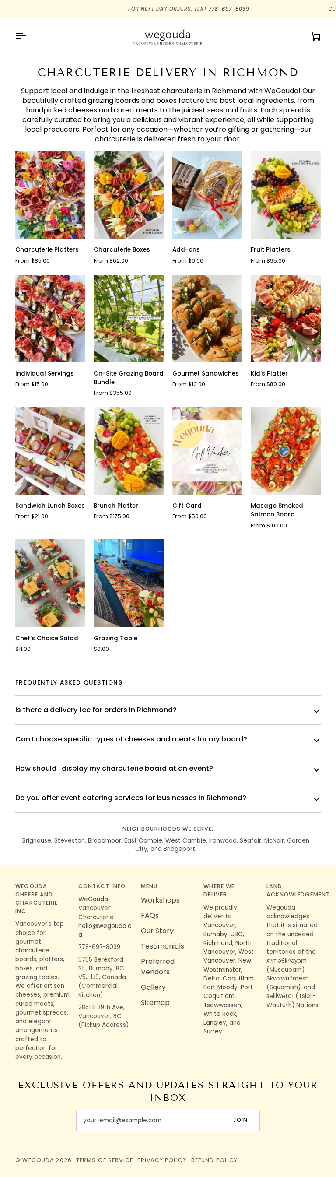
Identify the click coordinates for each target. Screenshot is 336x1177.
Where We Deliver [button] (218, 890)
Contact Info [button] (102, 886)
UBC (237, 934)
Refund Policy (214, 1160)
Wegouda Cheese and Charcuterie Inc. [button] (36, 898)
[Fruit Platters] (286, 195)
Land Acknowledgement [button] (293, 890)
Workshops (160, 900)
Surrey (212, 1031)
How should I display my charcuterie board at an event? (114, 768)
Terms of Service (104, 1160)
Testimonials (162, 946)
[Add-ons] (207, 195)
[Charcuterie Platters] (50, 195)
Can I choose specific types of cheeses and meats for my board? (131, 739)
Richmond (217, 943)
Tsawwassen (222, 1005)
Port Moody (220, 987)
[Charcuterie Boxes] (129, 195)
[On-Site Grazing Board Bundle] (129, 318)
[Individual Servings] (50, 318)
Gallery (153, 987)
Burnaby (215, 934)
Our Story (157, 931)
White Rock (219, 1014)
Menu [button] (149, 886)
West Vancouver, (228, 956)
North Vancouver (227, 947)
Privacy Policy (162, 1160)
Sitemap (155, 1003)
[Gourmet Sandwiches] (207, 318)
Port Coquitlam (228, 991)
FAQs (150, 915)
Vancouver (219, 925)
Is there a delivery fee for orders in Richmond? (96, 710)
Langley (214, 1023)
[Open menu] (28, 36)
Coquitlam (238, 978)
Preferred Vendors (158, 966)
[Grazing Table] (129, 583)
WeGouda (93, 899)
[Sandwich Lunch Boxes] (50, 451)
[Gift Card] (207, 451)
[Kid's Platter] (286, 318)
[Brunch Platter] (129, 451)
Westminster (222, 970)
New (244, 960)
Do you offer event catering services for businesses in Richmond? (130, 798)
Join (240, 1120)
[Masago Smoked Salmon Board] (286, 451)
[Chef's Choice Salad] (50, 583)
